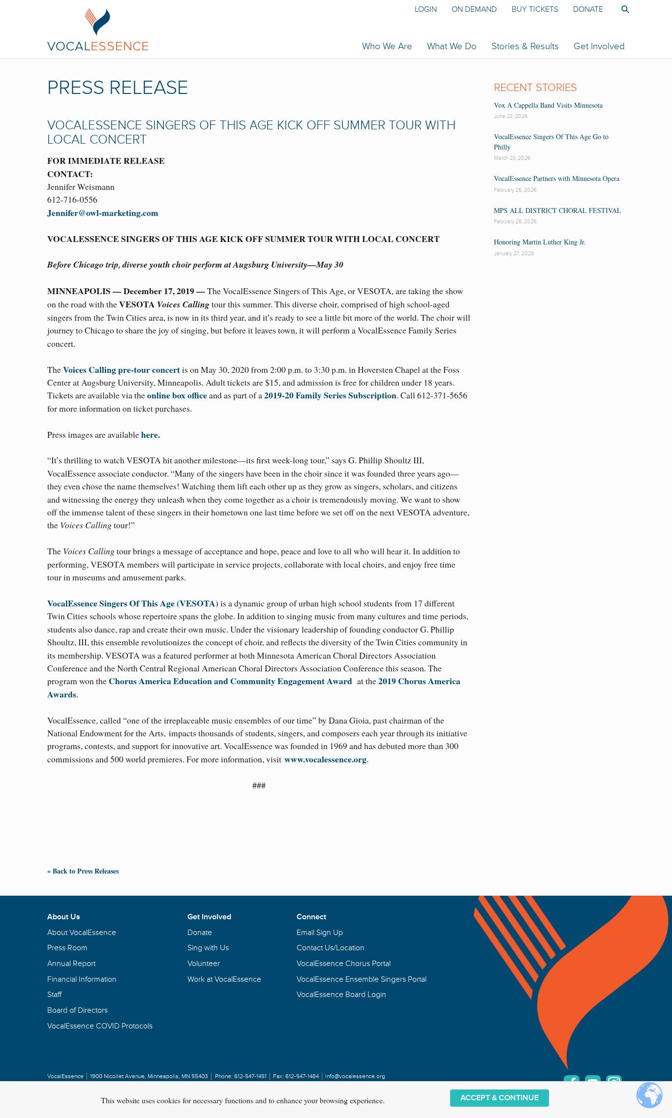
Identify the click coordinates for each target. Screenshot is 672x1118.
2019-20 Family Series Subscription (330, 395)
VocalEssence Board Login (341, 994)
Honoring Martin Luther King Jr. (540, 241)
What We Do (452, 46)
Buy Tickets (535, 9)
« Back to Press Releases (83, 871)
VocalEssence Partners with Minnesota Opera (556, 178)
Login (426, 9)
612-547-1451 (250, 1076)
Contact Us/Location (331, 948)
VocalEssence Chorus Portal (344, 963)
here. (150, 434)
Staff (54, 994)
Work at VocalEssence (224, 979)
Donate (588, 9)
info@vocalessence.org (355, 1076)
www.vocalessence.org (325, 759)
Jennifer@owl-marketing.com (102, 212)
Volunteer (203, 963)
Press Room (67, 948)
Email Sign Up (320, 932)
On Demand (474, 9)
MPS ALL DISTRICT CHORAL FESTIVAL (557, 210)
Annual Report (71, 963)
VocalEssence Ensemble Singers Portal (362, 979)
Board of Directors (77, 1010)
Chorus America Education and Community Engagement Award (230, 680)
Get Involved (599, 46)
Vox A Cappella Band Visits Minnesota (548, 105)
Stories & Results (525, 46)
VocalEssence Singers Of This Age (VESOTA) (132, 603)
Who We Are (387, 46)
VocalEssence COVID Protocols (100, 1026)
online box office (177, 395)
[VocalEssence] (215, 29)
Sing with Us (208, 948)
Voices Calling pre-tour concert (121, 369)
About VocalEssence (81, 932)
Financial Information (82, 979)
